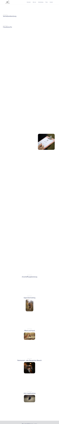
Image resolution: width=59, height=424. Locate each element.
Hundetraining (40, 2)
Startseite (29, 2)
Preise (46, 2)
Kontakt (51, 2)
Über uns (34, 2)
